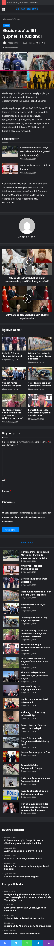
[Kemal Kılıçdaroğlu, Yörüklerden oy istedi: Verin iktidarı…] (40, 400)
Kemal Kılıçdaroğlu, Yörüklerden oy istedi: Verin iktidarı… (39, 413)
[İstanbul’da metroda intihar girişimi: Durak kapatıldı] (40, 343)
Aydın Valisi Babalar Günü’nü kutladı (31, 567)
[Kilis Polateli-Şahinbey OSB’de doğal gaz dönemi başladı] (11, 676)
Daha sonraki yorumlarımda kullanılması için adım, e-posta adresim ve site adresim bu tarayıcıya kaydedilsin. (27, 517)
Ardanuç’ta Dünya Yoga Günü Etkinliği (33, 714)
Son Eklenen (27, 542)
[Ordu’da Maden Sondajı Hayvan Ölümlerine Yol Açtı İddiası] (11, 662)
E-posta (6, 491)
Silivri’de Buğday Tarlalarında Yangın (31, 767)
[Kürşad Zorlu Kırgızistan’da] (11, 756)
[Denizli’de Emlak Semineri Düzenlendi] (11, 703)
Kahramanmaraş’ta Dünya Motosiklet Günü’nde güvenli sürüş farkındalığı (35, 151)
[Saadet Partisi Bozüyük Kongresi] (14, 373)
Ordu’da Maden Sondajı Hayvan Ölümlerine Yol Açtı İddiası (35, 661)
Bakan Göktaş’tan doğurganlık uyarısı (31, 688)
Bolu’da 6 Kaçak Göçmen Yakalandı (22, 2)
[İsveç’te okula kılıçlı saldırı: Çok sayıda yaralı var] (11, 795)
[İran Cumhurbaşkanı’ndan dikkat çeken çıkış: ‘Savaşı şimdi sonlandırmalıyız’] (11, 807)
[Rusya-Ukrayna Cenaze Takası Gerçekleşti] (11, 729)
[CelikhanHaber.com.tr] (27, 8)
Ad (4, 480)
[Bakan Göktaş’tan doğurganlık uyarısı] (11, 690)
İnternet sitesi (8, 502)
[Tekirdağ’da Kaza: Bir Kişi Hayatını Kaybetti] (40, 373)
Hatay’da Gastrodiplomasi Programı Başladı (35, 780)
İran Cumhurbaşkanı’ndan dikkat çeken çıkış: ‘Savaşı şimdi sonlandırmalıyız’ (35, 806)
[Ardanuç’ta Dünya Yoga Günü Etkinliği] (11, 716)
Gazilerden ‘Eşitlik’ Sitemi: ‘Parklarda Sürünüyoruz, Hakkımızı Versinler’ (12, 414)
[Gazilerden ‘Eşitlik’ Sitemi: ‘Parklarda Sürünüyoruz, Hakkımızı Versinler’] (14, 400)
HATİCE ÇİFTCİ (13, 43)
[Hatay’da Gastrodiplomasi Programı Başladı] (11, 782)
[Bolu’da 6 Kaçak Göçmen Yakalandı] (14, 343)
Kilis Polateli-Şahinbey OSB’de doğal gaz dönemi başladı (34, 675)
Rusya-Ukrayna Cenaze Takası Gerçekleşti (33, 727)
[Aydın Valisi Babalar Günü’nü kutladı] (10, 168)
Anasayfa (9, 19)
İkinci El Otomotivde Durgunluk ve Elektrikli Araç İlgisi (35, 741)
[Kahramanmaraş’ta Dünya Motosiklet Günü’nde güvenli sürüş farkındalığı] (10, 151)
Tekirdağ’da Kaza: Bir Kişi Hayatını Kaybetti (39, 384)
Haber (18, 19)
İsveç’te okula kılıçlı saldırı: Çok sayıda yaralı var (35, 792)
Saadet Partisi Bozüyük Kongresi (11, 384)
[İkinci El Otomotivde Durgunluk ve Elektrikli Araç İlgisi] (11, 742)
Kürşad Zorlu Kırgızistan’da (35, 752)
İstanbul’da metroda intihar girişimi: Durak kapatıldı (39, 356)
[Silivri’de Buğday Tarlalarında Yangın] (11, 769)
